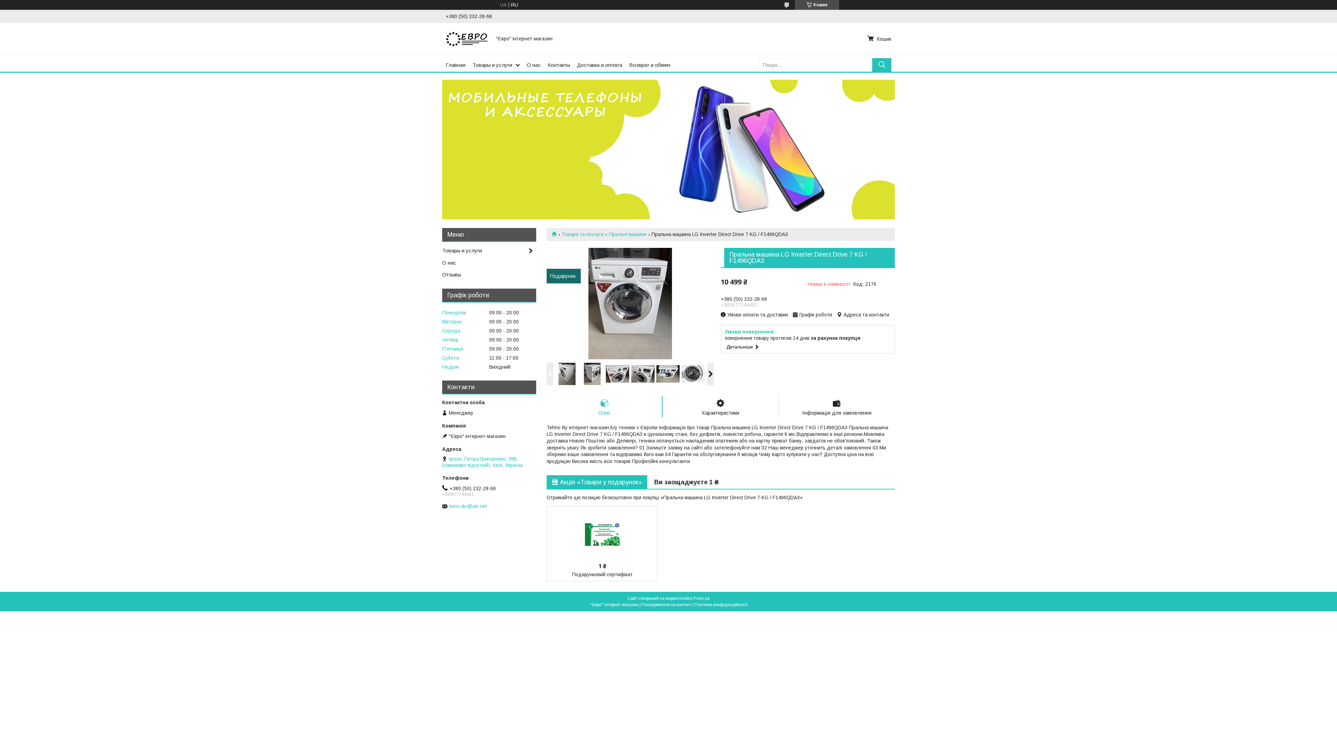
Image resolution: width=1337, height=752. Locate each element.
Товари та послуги (583, 234)
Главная (456, 65)
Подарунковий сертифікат (602, 574)
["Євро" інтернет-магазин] (466, 38)
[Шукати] (881, 65)
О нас (534, 65)
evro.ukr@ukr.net (468, 506)
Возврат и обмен (649, 65)
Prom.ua (701, 598)
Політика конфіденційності (721, 604)
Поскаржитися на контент (666, 604)
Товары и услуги (492, 65)
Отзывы (451, 274)
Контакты (559, 65)
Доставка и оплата (599, 65)
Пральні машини (628, 234)
